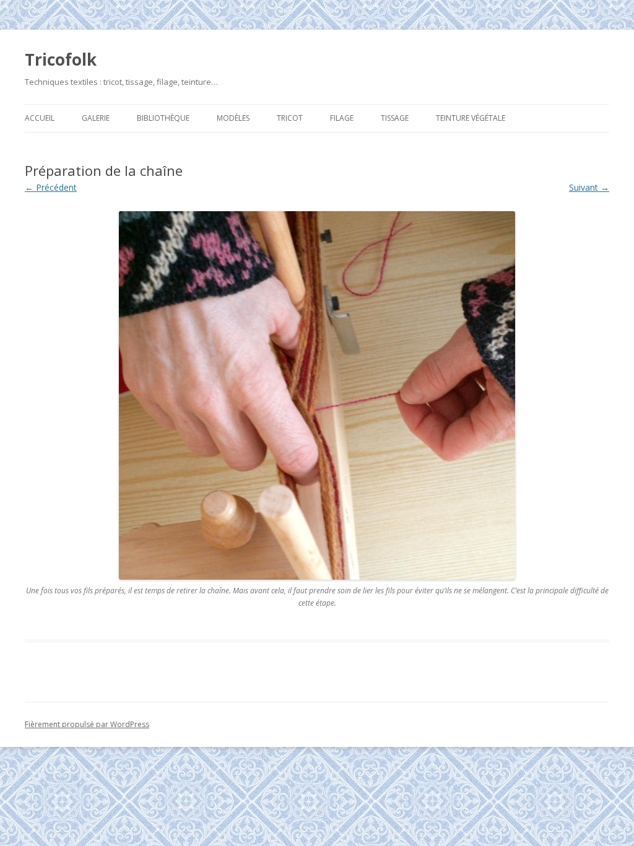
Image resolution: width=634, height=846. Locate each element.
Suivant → (589, 187)
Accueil (39, 118)
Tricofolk (61, 59)
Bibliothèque (163, 118)
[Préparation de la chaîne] (317, 395)
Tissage (395, 118)
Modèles (233, 118)
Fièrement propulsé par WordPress (87, 724)
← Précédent (51, 187)
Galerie (96, 118)
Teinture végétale (470, 118)
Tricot (290, 118)
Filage (342, 118)
